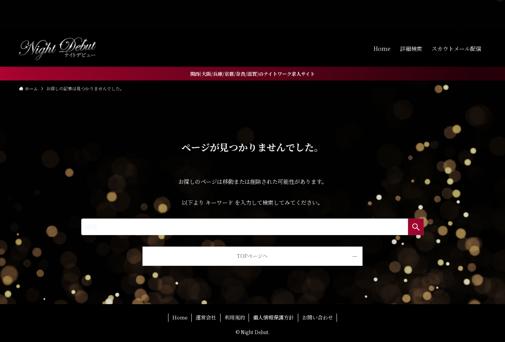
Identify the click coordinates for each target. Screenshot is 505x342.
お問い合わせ (317, 317)
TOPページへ (252, 256)
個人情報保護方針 (273, 317)
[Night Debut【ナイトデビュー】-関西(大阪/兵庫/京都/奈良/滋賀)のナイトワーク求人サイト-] (57, 48)
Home (180, 317)
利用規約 (234, 317)
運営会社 (206, 317)
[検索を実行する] (416, 227)
